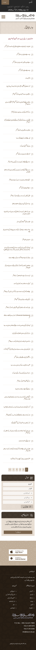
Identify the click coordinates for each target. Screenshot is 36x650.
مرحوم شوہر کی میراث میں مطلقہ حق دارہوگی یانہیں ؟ (21, 333)
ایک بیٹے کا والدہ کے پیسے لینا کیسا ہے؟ (23, 138)
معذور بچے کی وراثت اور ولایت (24, 441)
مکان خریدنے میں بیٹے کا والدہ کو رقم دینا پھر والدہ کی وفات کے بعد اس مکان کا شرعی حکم (16, 450)
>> (10, 469)
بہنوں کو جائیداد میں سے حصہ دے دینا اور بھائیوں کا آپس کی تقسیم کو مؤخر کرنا (17, 349)
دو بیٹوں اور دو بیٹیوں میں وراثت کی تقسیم (23, 130)
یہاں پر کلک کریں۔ (27, 580)
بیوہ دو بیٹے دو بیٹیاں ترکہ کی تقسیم (24, 70)
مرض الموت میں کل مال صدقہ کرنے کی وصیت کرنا (21, 373)
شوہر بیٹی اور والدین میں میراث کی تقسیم (23, 154)
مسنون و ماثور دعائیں (11, 598)
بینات (31, 601)
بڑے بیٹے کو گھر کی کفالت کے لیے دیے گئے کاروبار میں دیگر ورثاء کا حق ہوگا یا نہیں (17, 171)
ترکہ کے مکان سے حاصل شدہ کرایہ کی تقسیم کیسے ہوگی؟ (20, 423)
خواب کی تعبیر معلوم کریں (10, 595)
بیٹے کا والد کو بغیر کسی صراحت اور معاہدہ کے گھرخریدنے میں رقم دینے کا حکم (17, 292)
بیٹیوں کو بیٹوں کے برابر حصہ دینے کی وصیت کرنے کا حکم (20, 196)
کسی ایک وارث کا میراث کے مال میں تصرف (22, 284)
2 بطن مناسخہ (27, 78)
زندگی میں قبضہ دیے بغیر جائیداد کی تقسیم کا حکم (22, 300)
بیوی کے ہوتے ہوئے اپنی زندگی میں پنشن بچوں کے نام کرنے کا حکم (18, 308)
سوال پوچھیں (19, 532)
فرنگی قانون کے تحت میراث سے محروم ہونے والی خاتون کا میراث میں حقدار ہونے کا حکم (17, 398)
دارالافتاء (31, 598)
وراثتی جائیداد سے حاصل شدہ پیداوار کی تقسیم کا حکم (21, 94)
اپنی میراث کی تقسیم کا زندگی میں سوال (23, 222)
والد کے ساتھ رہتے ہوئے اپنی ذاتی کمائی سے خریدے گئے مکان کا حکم (18, 415)
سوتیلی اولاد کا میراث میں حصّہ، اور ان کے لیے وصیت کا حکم (19, 180)
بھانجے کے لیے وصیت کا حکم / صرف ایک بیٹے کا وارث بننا (19, 258)
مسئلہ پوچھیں (12, 591)
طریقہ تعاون (12, 608)
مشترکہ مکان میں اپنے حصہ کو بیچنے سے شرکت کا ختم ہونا (20, 459)
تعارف (31, 595)
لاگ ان (30, 2)
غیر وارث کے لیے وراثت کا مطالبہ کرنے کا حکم (21, 276)
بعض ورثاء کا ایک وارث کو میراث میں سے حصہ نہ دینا (20, 365)
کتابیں (32, 605)
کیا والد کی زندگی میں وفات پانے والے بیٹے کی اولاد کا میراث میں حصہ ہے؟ (17, 326)
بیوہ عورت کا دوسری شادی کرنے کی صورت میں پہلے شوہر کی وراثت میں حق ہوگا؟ (16, 231)
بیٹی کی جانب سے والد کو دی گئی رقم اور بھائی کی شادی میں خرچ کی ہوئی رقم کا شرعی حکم (17, 121)
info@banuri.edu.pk (28, 632)
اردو (5, 2)
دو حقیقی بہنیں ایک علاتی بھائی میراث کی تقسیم (22, 357)
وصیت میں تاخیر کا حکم (26, 240)
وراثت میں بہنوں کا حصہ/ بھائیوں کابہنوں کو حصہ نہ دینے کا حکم (19, 341)
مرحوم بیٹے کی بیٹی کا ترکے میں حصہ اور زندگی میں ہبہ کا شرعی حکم (19, 162)
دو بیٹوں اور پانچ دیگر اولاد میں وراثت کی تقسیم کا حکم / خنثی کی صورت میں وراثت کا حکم (17, 103)
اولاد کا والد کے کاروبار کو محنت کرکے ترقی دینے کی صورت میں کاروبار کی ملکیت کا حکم (17, 267)
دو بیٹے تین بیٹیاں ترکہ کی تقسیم (24, 188)
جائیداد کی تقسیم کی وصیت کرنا (25, 146)
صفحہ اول (31, 591)
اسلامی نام (31, 608)
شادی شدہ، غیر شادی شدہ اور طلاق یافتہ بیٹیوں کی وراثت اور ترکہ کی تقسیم (17, 47)
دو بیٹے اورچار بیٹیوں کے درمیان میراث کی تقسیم (21, 62)
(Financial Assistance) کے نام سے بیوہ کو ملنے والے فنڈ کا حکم (17, 316)
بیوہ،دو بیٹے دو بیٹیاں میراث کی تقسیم (23, 55)
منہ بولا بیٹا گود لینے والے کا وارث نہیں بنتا (22, 389)
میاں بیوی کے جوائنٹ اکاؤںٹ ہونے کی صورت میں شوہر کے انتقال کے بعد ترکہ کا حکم (17, 432)
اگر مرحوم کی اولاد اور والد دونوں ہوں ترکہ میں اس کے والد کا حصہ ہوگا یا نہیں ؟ (16, 407)
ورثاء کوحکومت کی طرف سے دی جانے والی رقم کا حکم (20, 112)
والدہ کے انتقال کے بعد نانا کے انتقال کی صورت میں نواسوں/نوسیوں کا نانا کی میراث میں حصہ (17, 213)
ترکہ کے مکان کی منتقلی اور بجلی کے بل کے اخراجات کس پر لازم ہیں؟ (18, 86)
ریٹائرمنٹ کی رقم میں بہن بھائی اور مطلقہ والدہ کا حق (21, 204)
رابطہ (14, 605)
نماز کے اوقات (12, 601)
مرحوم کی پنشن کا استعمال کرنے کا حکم (23, 381)
